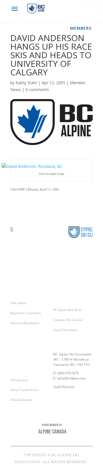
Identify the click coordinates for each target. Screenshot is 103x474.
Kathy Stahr (26, 82)
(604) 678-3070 (68, 373)
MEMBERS (81, 28)
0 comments (37, 89)
